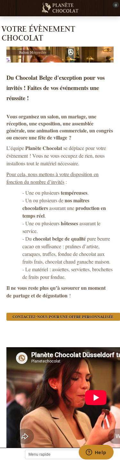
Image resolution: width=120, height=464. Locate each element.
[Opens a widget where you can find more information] (96, 453)
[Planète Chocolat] (60, 8)
